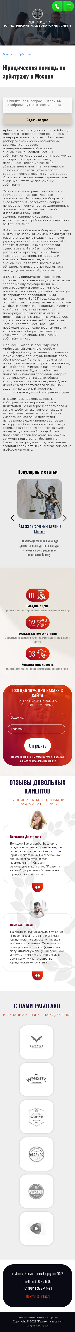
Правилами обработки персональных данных (42, 759)
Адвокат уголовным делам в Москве (40, 528)
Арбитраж (25, 54)
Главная (8, 54)
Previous (12, 518)
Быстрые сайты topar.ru (37, 1326)
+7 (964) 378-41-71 (37, 1288)
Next (65, 518)
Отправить (37, 745)
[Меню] (68, 6)
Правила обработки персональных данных (38, 1318)
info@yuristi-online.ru (37, 1296)
